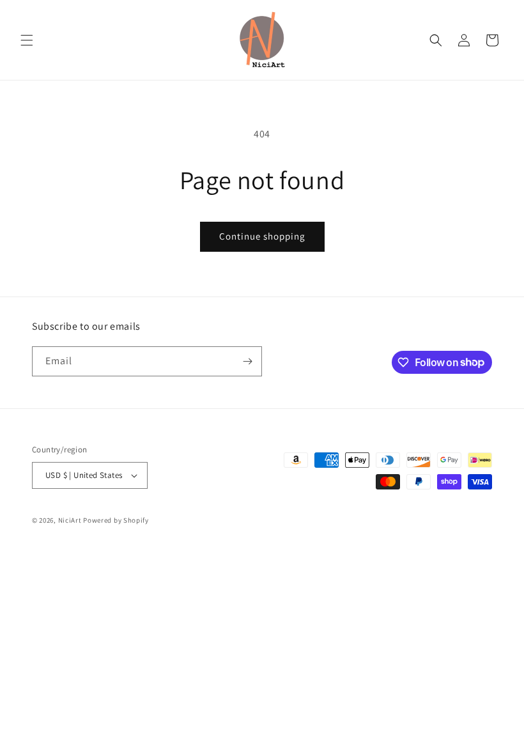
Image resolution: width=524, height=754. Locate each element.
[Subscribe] (247, 361)
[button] (27, 40)
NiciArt (70, 520)
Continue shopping (262, 236)
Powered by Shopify (116, 520)
